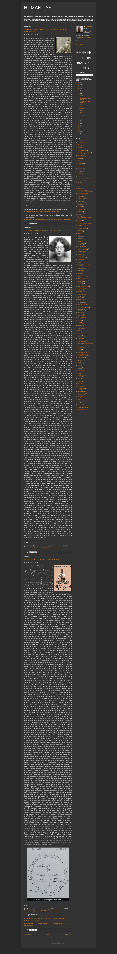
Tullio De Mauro (81, 397)
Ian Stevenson (81, 273)
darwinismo (80, 211)
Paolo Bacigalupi (81, 325)
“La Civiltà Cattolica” (82, 142)
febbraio (81, 115)
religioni (79, 349)
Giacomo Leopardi (82, 257)
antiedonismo (80, 166)
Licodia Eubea (81, 299)
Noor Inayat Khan (81, 318)
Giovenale (80, 262)
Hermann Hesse (81, 271)
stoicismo (80, 376)
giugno (80, 112)
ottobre (80, 106)
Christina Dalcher (81, 199)
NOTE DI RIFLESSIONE (83, 43)
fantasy (79, 233)
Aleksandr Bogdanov (82, 150)
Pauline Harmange (82, 327)
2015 (79, 125)
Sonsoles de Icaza (82, 368)
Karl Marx (80, 293)
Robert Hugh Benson (82, 354)
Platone (79, 331)
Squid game (80, 373)
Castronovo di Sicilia (82, 196)
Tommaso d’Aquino (82, 393)
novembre (81, 104)
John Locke (80, 289)
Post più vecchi (68, 934)
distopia (79, 216)
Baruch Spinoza (81, 180)
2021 (79, 90)
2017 (79, 122)
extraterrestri (80, 230)
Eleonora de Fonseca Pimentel (84, 223)
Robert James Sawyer (82, 355)
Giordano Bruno (81, 259)
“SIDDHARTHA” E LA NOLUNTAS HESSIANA (42, 559)
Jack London (80, 281)
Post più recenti (27, 934)
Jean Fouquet (81, 283)
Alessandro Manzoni (82, 155)
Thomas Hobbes (81, 388)
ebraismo (80, 220)
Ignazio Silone (81, 275)
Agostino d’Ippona (81, 144)
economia (80, 222)
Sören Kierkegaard (82, 370)
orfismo (79, 322)
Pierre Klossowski (81, 328)
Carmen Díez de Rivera (83, 193)
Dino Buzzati (80, 212)
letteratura (80, 297)
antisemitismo (81, 168)
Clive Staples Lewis (82, 203)
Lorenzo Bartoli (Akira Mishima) (84, 301)
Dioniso (79, 214)
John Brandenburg (82, 288)
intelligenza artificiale (82, 276)
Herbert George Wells (82, 270)
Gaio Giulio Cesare (82, 251)
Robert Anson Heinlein (82, 352)
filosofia (79, 238)
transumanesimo (81, 396)
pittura (79, 330)
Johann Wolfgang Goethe (83, 286)
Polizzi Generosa (81, 336)
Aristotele (80, 174)
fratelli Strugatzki (81, 243)
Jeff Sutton (80, 284)
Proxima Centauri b (82, 340)
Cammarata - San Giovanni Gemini (85, 185)
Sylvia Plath (80, 381)
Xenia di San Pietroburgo (83, 407)
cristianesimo (80, 204)
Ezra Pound (80, 231)
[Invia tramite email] (30, 223)
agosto (80, 110)
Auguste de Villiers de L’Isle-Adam (85, 178)
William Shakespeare (82, 406)
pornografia (80, 338)
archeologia (80, 171)
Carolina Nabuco (81, 195)
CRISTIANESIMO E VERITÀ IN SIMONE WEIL (42, 230)
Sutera (79, 380)
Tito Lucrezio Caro (82, 391)
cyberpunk (80, 206)
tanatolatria (80, 383)
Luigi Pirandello (81, 306)
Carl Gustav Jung (81, 190)
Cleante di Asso (81, 201)
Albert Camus (80, 147)
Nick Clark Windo (81, 317)
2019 (79, 93)
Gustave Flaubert (81, 268)
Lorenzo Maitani (81, 302)
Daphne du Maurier (82, 209)
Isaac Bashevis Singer (82, 280)
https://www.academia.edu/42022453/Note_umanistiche (41, 211)
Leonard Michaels (81, 296)
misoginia (80, 314)
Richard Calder (81, 350)
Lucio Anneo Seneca (82, 304)
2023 (79, 86)
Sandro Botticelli (81, 357)
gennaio (81, 117)
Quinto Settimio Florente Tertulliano (85, 343)
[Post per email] (27, 223)
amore (79, 160)
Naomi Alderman (81, 315)
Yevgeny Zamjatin (81, 409)
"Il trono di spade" (81, 140)
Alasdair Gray (80, 145)
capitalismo (80, 188)
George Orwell (81, 254)
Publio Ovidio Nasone (82, 341)
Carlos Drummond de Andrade (84, 191)
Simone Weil (80, 363)
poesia (79, 333)
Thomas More (81, 389)
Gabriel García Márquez (83, 248)
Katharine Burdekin (82, 294)
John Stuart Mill (81, 291)
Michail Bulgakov (81, 310)
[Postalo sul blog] (31, 223)
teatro (79, 384)
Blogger (64, 943)
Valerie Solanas (81, 401)
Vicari (79, 402)
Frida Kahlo (80, 244)
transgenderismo (81, 394)
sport (79, 372)
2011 (79, 133)
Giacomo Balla (81, 256)
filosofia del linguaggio (82, 240)
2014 (79, 127)
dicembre (81, 95)
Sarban (79, 359)
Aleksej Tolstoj (81, 153)
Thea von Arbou (81, 386)
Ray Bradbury (81, 347)
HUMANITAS (38, 7)
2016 (79, 123)
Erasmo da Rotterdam (82, 225)
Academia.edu (81, 44)
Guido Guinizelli (81, 267)
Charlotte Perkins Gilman (83, 198)
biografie (79, 182)
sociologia (80, 367)
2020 (79, 92)
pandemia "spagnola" (82, 323)
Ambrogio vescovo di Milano (84, 157)
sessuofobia (80, 360)
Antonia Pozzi (81, 170)
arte (78, 176)
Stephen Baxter (81, 375)
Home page (47, 934)
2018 (79, 120)
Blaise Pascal (80, 184)
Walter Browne (81, 404)
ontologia (80, 320)
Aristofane (80, 173)
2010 (79, 135)
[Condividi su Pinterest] (36, 223)
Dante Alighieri (81, 208)
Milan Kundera (81, 312)
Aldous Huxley (81, 149)
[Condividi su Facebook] (34, 223)
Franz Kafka (80, 241)
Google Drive (80, 46)
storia (79, 378)
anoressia (80, 165)
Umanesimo (80, 399)
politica (79, 335)
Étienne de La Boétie (82, 228)
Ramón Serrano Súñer (82, 346)
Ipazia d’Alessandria (82, 278)
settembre (81, 108)
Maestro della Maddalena (83, 307)
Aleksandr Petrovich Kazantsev (84, 152)
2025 (79, 82)
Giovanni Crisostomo (82, 261)
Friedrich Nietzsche (82, 246)
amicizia (79, 158)
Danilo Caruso (88, 26)
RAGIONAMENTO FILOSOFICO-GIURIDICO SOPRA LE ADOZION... (86, 98)
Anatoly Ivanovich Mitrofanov (84, 161)
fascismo (79, 235)
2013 (79, 129)
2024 (79, 84)
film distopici (80, 236)
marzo (80, 114)
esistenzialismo (81, 227)
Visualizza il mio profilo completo (83, 37)
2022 (79, 88)
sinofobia (80, 365)
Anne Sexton (80, 163)
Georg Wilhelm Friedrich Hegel (84, 252)
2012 (79, 131)
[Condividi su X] (33, 223)
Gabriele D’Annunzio (82, 249)
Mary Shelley (80, 309)
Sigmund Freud (81, 362)
